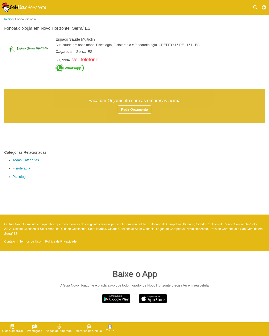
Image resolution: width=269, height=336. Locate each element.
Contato (9, 241)
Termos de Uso (30, 241)
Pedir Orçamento (134, 109)
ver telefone (85, 59)
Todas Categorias (26, 160)
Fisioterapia (21, 168)
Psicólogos (21, 177)
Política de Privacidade (60, 241)
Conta (110, 330)
